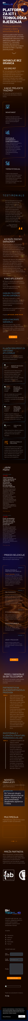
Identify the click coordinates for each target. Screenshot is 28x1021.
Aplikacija (9, 937)
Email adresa (7, 959)
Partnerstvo (10, 935)
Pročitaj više (6, 509)
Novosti (9, 939)
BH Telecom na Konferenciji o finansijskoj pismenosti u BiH (11, 798)
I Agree (21, 1016)
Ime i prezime (7, 954)
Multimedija (10, 941)
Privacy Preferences (7, 1016)
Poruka (7, 969)
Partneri (9, 944)
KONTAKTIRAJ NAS (14, 978)
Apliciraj (13, 335)
